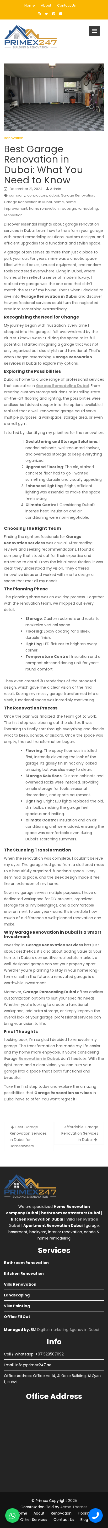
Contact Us (66, 5)
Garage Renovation (77, 195)
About (46, 5)
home (59, 201)
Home (29, 5)
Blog (84, 1519)
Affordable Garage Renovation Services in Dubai (79, 1133)
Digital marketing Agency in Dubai (68, 1329)
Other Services (33, 1519)
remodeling (88, 208)
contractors (37, 195)
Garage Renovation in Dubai (28, 201)
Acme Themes (74, 1507)
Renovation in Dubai (39, 1058)
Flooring (85, 1513)
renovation (13, 215)
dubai (54, 195)
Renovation (13, 137)
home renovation (44, 208)
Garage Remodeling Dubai (62, 385)
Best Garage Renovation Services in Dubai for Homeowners (28, 1136)
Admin (55, 188)
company (17, 195)
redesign (68, 208)
